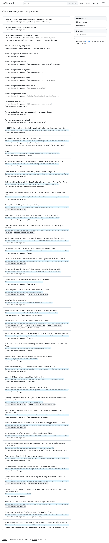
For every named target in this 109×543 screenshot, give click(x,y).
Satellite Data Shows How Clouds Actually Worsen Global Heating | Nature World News (35, 423)
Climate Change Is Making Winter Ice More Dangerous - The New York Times (31, 215)
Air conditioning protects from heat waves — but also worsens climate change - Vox (34, 161)
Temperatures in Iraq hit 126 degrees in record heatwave (24, 456)
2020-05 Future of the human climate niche (20, 27)
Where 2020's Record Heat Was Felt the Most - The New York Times (28, 512)
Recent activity (81, 35)
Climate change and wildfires (15, 94)
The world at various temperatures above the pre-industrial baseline (29, 112)
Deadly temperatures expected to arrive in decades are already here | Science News (34, 238)
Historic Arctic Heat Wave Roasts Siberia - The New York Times (27, 321)
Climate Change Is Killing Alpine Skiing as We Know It (23, 205)
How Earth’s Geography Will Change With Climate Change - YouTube (28, 356)
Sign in (103, 3)
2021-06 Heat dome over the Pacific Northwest (22, 35)
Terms (4, 540)
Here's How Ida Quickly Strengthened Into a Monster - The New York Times (31, 310)
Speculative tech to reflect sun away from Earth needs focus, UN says (29, 433)
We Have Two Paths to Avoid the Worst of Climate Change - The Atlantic (30, 502)
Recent (87, 3)
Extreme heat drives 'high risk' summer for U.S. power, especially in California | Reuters (35, 259)
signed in (88, 41)
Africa (7, 151)
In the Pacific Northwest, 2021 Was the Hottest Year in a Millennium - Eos (30, 367)
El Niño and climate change (14, 102)
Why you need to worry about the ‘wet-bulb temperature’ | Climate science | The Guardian (36, 522)
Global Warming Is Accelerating (15, 300)
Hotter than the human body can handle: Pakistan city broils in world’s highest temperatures (37, 333)
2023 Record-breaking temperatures (18, 46)
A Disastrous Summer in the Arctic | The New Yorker (23, 138)
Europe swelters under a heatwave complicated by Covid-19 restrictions (30, 248)
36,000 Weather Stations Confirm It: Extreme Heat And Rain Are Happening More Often (35, 128)
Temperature (80, 26)
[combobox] (45, 3)
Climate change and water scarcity (17, 78)
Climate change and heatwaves (16, 62)
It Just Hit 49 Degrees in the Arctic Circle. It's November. (24, 377)
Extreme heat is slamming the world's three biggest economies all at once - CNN (33, 269)
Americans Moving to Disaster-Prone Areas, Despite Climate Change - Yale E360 (32, 172)
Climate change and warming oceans (18, 70)
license (34, 540)
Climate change (81, 22)
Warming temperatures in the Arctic (18, 120)
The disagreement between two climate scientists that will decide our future (31, 466)
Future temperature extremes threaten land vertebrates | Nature (27, 290)
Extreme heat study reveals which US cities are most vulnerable (27, 279)
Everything (95, 3)
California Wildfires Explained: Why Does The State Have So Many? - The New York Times (36, 182)
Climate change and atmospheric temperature (21, 54)
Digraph (10, 3)
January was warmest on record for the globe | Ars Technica (26, 387)
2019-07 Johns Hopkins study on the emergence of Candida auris (28, 19)
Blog (81, 3)
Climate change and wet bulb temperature (20, 86)
